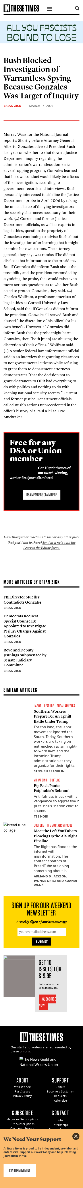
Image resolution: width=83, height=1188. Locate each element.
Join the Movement (19, 1170)
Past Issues (22, 1091)
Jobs (60, 1120)
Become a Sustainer (60, 1091)
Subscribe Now (47, 1002)
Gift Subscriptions (22, 1124)
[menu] (49, 9)
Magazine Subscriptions (22, 1119)
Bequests (60, 1096)
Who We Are (22, 1087)
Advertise (60, 1101)
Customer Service (22, 1128)
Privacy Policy (22, 1096)
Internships (60, 1125)
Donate (61, 1087)
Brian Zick (12, 106)
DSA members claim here (41, 494)
